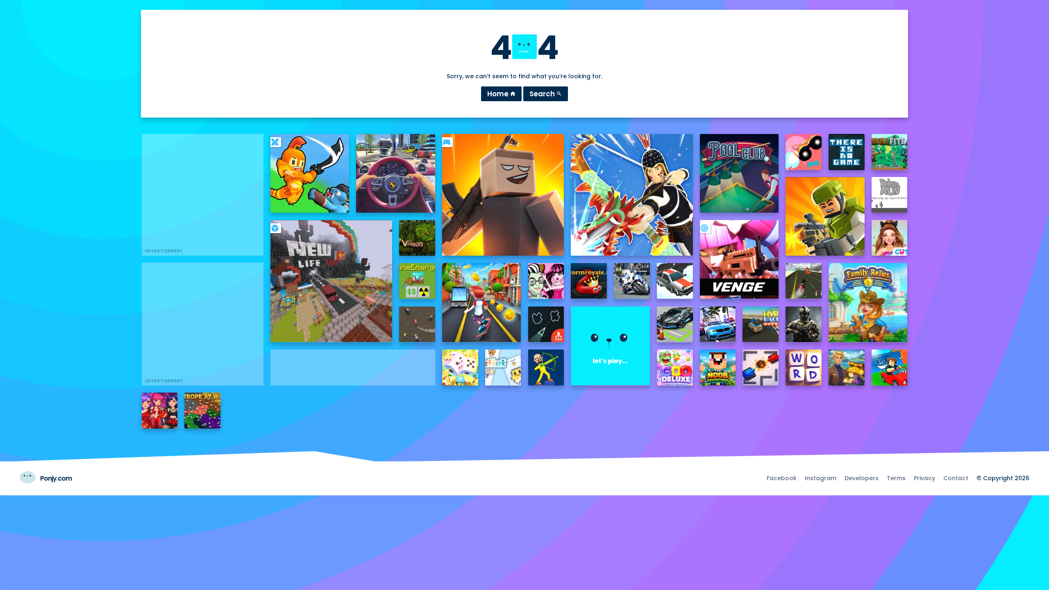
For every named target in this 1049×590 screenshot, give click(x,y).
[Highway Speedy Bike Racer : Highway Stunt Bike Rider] (804, 281)
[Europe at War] (202, 411)
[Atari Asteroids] (546, 324)
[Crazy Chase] (417, 324)
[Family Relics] (868, 302)
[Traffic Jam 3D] (395, 173)
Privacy (924, 478)
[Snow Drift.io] (675, 281)
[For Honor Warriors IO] (610, 345)
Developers (862, 478)
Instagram (820, 478)
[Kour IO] (825, 216)
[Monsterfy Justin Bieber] (546, 281)
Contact (955, 478)
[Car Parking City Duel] (675, 324)
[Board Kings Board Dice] (460, 367)
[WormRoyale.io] (589, 281)
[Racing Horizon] (718, 324)
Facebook (782, 478)
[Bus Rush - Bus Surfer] (481, 302)
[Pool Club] (739, 173)
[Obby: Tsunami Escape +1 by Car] (890, 367)
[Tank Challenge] (760, 367)
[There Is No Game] (847, 152)
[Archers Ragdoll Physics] (546, 367)
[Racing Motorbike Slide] (632, 281)
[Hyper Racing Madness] (760, 324)
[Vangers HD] (417, 238)
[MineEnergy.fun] (417, 281)
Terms (896, 478)
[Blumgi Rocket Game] (804, 152)
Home (501, 94)
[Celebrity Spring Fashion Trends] (890, 238)
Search (545, 94)
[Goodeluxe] (675, 367)
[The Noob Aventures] (718, 367)
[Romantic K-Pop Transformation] (160, 411)
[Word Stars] (804, 367)
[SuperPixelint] (503, 367)
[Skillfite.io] (890, 152)
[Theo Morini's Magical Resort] (847, 367)
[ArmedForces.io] (804, 324)
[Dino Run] (890, 195)
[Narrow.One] (632, 195)
